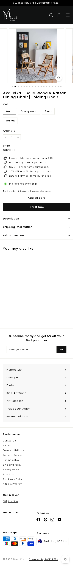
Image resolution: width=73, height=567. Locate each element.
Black (48, 111)
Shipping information (17, 227)
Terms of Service (12, 455)
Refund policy (11, 460)
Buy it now (36, 207)
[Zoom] (58, 78)
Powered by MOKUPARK (43, 559)
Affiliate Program (13, 483)
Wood (9, 111)
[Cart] (59, 15)
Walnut (10, 120)
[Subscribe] (61, 349)
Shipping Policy (12, 464)
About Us (8, 474)
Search (7, 445)
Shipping (22, 191)
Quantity (9, 130)
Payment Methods (13, 450)
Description (11, 218)
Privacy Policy (11, 469)
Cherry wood (29, 111)
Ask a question (13, 235)
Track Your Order (12, 479)
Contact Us (9, 440)
